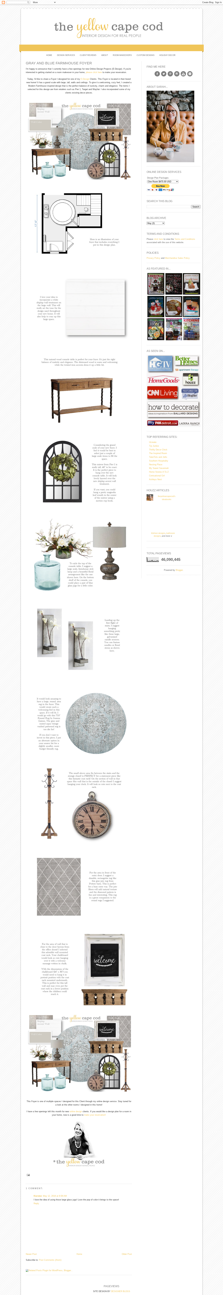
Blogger (179, 570)
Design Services (66, 55)
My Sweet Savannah (159, 468)
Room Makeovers (122, 55)
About (104, 55)
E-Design (85, 79)
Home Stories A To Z (159, 472)
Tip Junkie (154, 446)
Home (49, 55)
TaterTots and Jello (158, 457)
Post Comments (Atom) (50, 1260)
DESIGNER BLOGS (120, 1291)
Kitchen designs (158, 533)
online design (76, 1111)
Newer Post (31, 1254)
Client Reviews (88, 55)
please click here (94, 72)
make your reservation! (95, 1115)
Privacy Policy (153, 258)
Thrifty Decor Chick (158, 449)
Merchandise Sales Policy (177, 258)
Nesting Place (155, 464)
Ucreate (152, 442)
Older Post (127, 1254)
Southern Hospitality (158, 461)
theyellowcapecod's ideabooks (166, 498)
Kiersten (38, 1196)
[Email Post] (28, 1175)
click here (158, 239)
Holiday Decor (167, 55)
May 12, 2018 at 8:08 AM (55, 1196)
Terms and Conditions (185, 239)
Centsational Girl (157, 475)
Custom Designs (145, 55)
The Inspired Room (158, 453)
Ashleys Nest (155, 479)
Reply (36, 1203)
